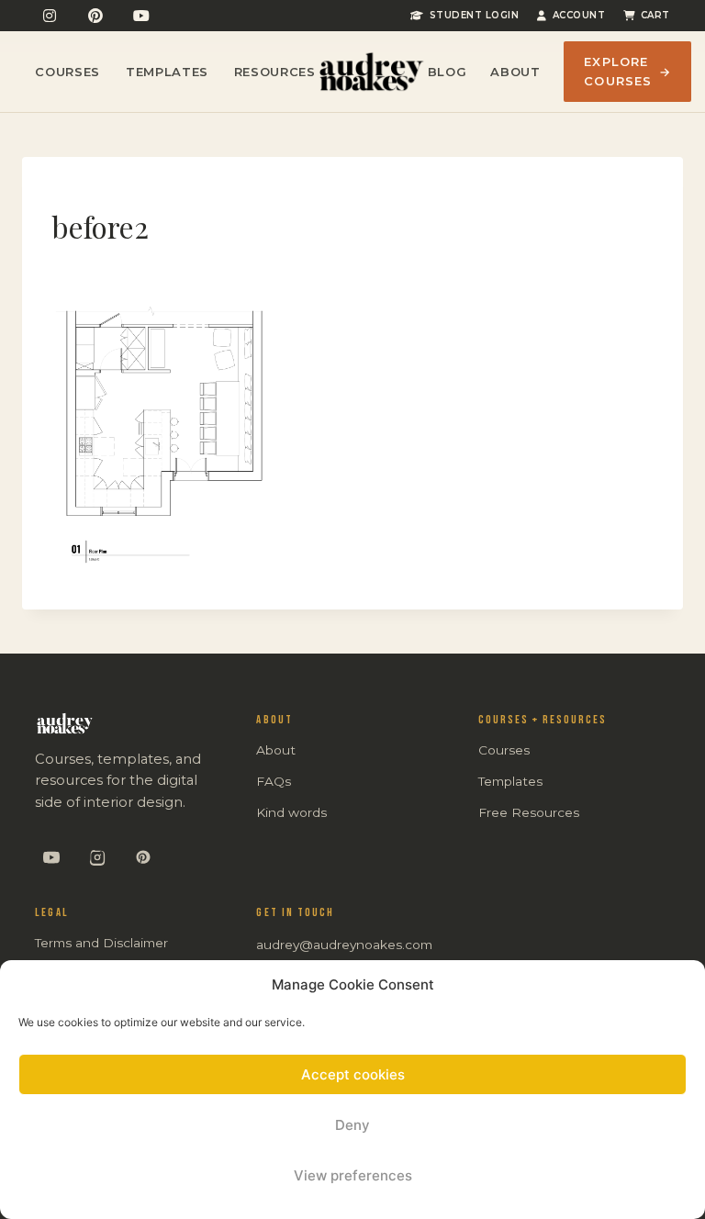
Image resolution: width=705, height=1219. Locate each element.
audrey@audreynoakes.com (344, 944)
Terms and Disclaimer (101, 942)
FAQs (273, 781)
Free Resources (528, 812)
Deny (352, 1125)
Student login (474, 15)
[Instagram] (49, 15)
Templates (167, 71)
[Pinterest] (95, 15)
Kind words (291, 812)
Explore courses (627, 71)
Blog (447, 71)
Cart (655, 15)
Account (579, 15)
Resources (275, 71)
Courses (67, 71)
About (515, 71)
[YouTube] (141, 15)
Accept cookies (353, 1074)
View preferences (353, 1175)
